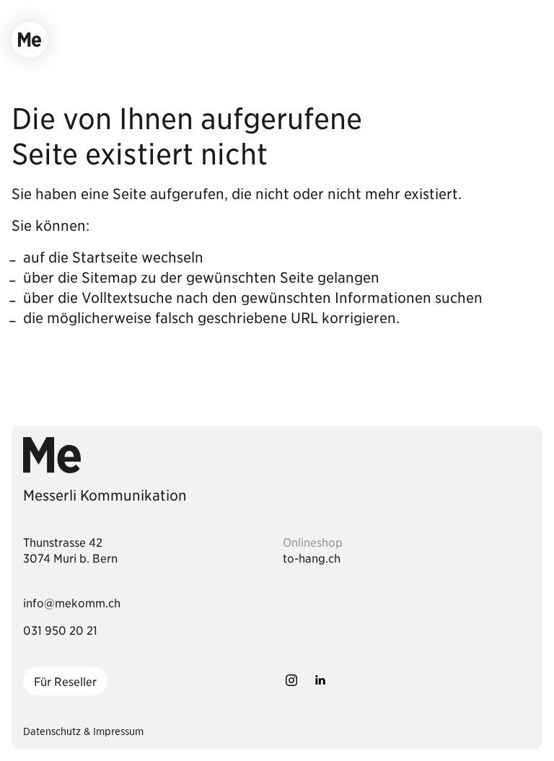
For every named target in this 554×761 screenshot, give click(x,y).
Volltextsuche (127, 297)
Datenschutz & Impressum (83, 730)
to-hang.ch (311, 557)
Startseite (105, 256)
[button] (30, 40)
